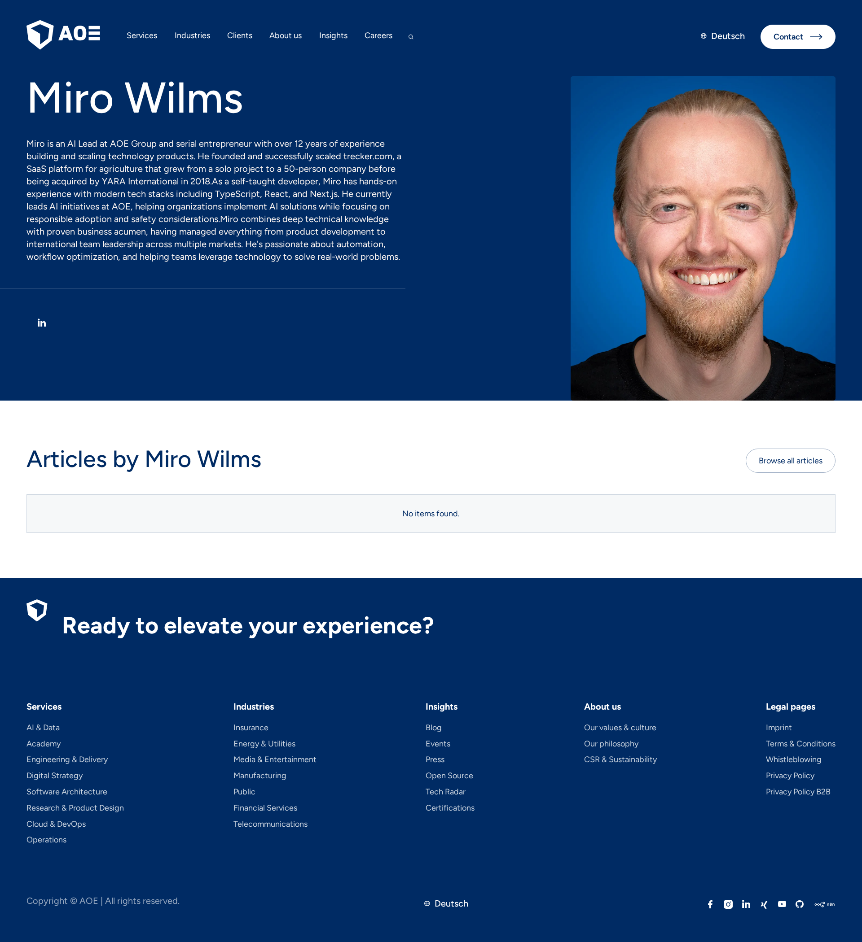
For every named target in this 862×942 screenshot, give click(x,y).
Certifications (450, 808)
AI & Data (43, 728)
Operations (46, 840)
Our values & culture (620, 728)
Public (244, 792)
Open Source (449, 776)
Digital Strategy (54, 776)
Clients (239, 35)
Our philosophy (611, 744)
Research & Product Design (75, 808)
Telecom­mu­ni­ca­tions (270, 824)
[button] (142, 36)
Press (435, 759)
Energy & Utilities (264, 744)
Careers (378, 35)
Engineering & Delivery (67, 759)
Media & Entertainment (275, 759)
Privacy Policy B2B (798, 792)
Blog (434, 728)
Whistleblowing (794, 759)
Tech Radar (446, 792)
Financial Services (265, 808)
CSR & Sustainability (620, 759)
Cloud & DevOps (56, 824)
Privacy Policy (790, 776)
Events (438, 744)
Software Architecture (66, 792)
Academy (43, 744)
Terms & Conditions (801, 744)
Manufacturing (259, 776)
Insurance (250, 728)
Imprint (779, 728)
